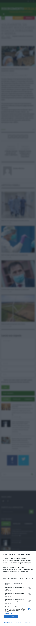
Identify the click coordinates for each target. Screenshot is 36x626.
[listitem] (18, 584)
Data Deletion (8, 622)
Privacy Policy (28, 622)
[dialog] (18, 588)
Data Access (18, 622)
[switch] (29, 588)
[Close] (32, 554)
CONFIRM (11, 616)
